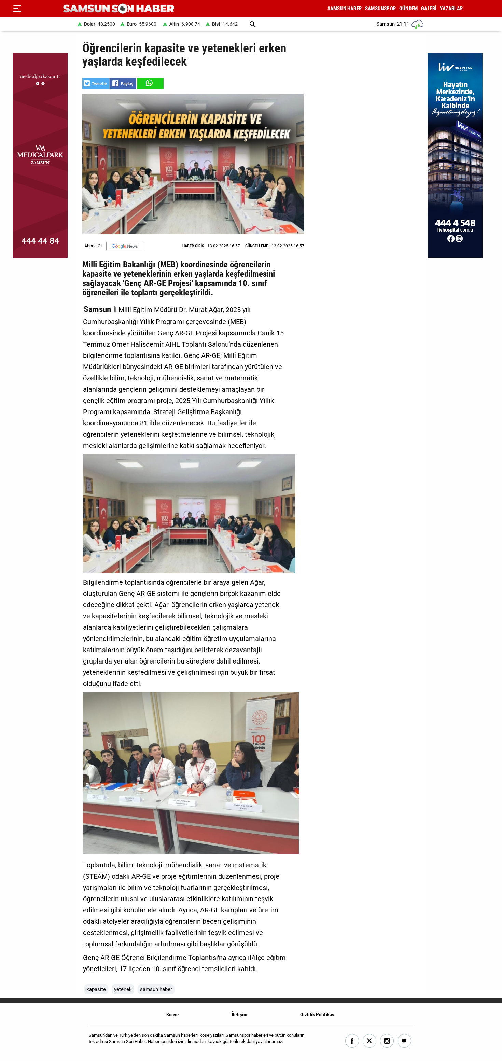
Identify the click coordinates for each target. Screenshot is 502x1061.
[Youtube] (405, 1041)
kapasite (96, 989)
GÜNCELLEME (256, 245)
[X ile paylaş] (96, 83)
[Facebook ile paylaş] (123, 83)
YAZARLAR (451, 8)
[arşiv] (253, 24)
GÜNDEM (408, 8)
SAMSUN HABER (344, 8)
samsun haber (156, 989)
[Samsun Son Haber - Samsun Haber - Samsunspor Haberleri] (118, 8)
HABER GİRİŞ (193, 245)
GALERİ (428, 8)
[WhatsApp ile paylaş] (150, 83)
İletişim (239, 1014)
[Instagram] (387, 1041)
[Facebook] (352, 1041)
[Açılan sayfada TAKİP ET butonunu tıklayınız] (124, 246)
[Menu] (17, 8)
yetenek (123, 989)
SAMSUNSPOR (380, 8)
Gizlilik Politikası (318, 1014)
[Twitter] (370, 1041)
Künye (172, 1014)
